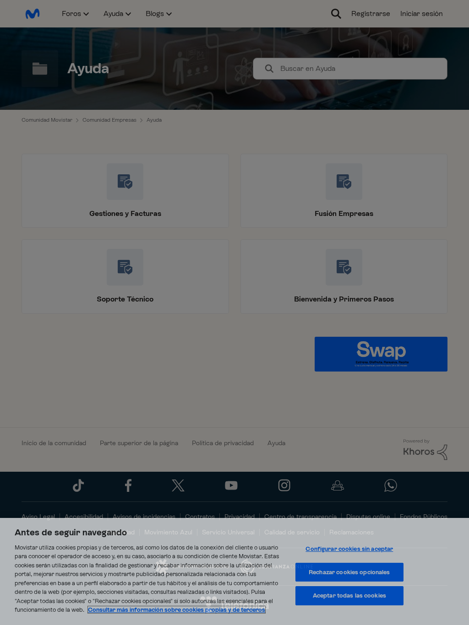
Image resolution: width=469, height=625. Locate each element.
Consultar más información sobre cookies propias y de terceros (176, 609)
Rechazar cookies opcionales (349, 572)
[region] (234, 571)
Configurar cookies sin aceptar (349, 548)
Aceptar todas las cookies (349, 595)
